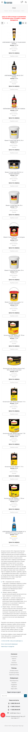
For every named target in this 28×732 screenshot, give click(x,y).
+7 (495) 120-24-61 (15, 706)
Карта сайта (14, 688)
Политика (14, 662)
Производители (14, 680)
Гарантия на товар (14, 674)
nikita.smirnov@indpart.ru (16, 641)
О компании (14, 656)
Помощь (14, 668)
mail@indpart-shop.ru (15, 713)
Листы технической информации (9, 644)
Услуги (14, 660)
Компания (14, 654)
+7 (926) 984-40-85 (15, 709)
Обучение (14, 686)
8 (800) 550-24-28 (15, 703)
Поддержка (14, 684)
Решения (14, 682)
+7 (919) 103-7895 (5, 641)
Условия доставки (14, 672)
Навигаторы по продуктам (7, 646)
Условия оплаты (14, 670)
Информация (14, 678)
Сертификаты (14, 664)
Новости (14, 658)
